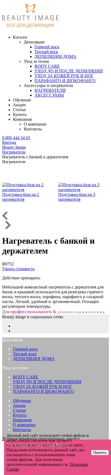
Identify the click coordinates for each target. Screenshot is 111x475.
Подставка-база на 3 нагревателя (76, 197)
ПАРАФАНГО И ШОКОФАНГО (43, 391)
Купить (19, 114)
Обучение (22, 100)
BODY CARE (25, 377)
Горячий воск (25, 349)
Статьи (19, 109)
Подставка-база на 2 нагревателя (20, 197)
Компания (22, 420)
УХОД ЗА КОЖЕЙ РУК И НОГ (42, 386)
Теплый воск (25, 354)
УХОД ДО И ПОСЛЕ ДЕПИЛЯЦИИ (47, 381)
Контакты (33, 129)
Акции (19, 105)
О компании (35, 124)
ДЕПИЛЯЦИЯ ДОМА (34, 358)
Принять (100, 453)
